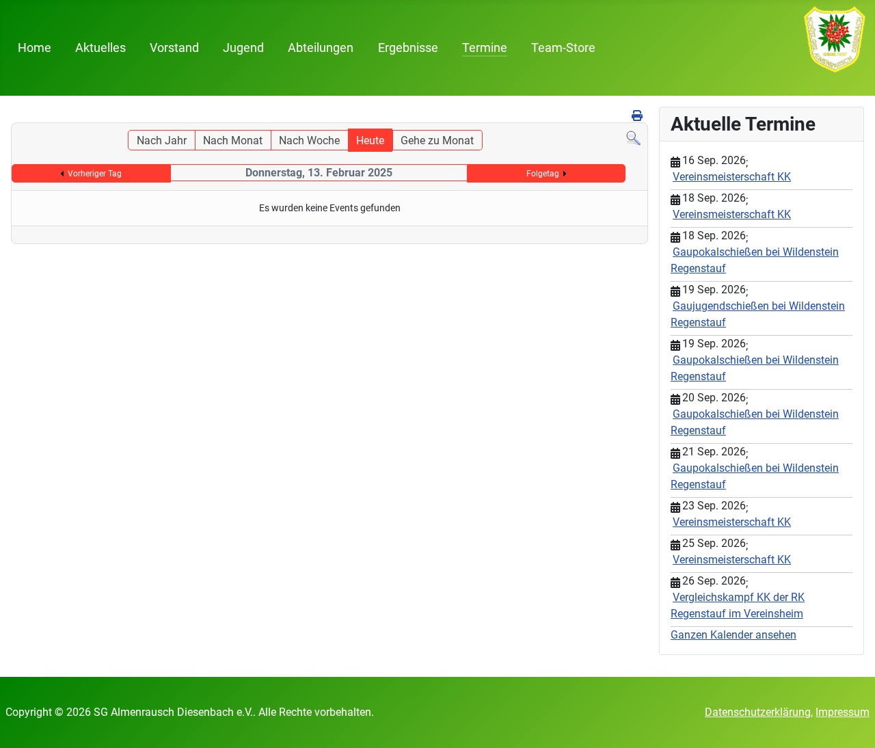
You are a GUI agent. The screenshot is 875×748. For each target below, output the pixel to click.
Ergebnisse (408, 48)
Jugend (243, 48)
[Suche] (633, 137)
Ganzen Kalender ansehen (733, 634)
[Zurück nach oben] (851, 722)
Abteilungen (320, 48)
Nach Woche (309, 140)
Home (34, 48)
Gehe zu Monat (437, 140)
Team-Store (563, 48)
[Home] (835, 38)
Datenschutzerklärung (758, 712)
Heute (370, 140)
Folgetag (542, 173)
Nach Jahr (162, 140)
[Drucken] (638, 115)
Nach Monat (232, 140)
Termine (484, 48)
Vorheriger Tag (95, 173)
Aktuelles (100, 48)
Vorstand (174, 48)
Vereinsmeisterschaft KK (732, 176)
